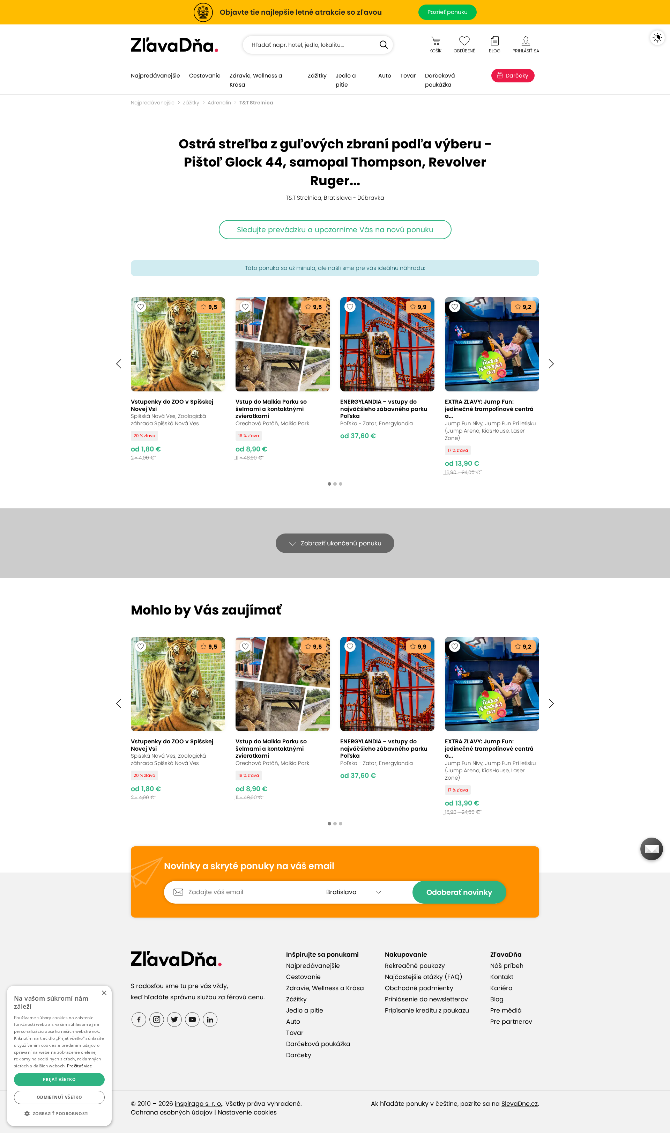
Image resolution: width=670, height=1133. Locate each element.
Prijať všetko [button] (59, 1079)
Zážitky (317, 76)
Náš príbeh (506, 966)
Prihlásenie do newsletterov (426, 999)
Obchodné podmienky (419, 988)
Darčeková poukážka (440, 80)
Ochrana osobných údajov (172, 1112)
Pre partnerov (511, 1021)
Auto (384, 76)
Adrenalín (219, 102)
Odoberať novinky (459, 892)
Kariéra (501, 988)
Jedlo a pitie (346, 80)
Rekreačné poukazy (415, 966)
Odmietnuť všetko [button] (59, 1097)
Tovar (408, 76)
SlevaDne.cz (519, 1103)
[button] (118, 364)
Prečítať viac (79, 1066)
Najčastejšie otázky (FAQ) (423, 977)
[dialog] (59, 1056)
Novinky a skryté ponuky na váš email (249, 866)
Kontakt (501, 977)
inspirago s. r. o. (198, 1103)
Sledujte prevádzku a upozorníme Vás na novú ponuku (335, 230)
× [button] (103, 993)
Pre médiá (506, 1010)
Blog (497, 999)
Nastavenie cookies (247, 1112)
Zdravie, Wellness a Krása (256, 80)
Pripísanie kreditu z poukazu (427, 1010)
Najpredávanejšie (155, 76)
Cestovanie (205, 76)
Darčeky (517, 76)
